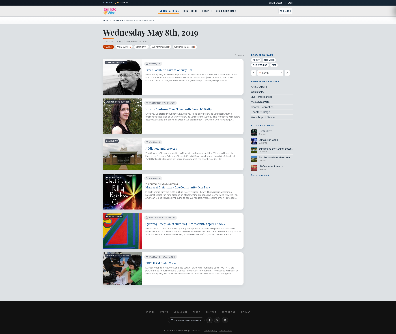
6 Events (108, 47)
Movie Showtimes (226, 11)
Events (164, 312)
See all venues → (260, 174)
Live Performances (161, 47)
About (196, 312)
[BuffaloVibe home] (110, 11)
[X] (225, 320)
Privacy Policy (210, 330)
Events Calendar (169, 11)
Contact (211, 312)
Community (141, 47)
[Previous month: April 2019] (253, 73)
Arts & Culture (124, 47)
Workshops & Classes (185, 47)
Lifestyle (206, 11)
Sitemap (245, 312)
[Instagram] (217, 320)
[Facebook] (209, 320)
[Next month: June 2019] (287, 73)
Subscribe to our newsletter (188, 320)
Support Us (228, 312)
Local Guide (190, 11)
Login (290, 2)
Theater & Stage (260, 112)
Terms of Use (226, 330)
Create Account (276, 2)
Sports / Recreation (262, 107)
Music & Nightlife (260, 102)
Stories (150, 312)
